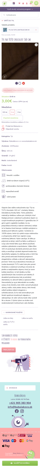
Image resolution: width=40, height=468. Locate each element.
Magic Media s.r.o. (18, 453)
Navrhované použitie (14, 313)
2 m (19, 112)
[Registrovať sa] (27, 3)
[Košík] (31, 3)
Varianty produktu (8, 25)
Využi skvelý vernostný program (19, 9)
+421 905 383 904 (20, 403)
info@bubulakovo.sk (20, 407)
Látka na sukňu (27, 318)
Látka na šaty (8, 318)
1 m (12, 112)
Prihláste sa (8, 350)
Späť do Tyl (9, 21)
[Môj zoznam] (19, 3)
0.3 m (5, 112)
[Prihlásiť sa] (23, 3)
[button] (20, 30)
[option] (20, 61)
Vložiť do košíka (21, 463)
